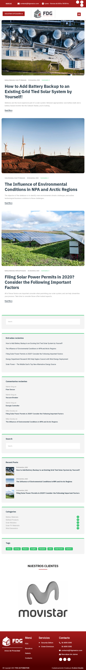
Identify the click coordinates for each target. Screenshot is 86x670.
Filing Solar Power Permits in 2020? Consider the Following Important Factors (39, 282)
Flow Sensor (10, 389)
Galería (28, 653)
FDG (26, 644)
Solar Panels (59, 549)
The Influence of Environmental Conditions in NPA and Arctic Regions (41, 186)
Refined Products (20, 271)
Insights (33, 549)
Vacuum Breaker (12, 398)
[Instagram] (81, 5)
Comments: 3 (45, 271)
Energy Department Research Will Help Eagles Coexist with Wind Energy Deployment (37, 359)
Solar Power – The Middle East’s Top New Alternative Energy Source (31, 364)
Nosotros (28, 648)
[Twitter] (81, 2)
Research (42, 549)
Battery (9, 549)
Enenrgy (17, 549)
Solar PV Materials (20, 80)
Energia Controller (12, 406)
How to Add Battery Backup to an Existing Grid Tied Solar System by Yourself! (38, 91)
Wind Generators (12, 528)
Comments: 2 (46, 80)
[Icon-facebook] (77, 2)
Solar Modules (9, 178)
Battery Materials (10, 80)
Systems (69, 549)
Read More (8, 110)
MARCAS (9, 4)
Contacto (28, 658)
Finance (25, 549)
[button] (14, 13)
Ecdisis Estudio (77, 668)
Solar (50, 549)
